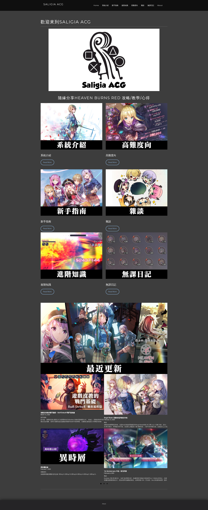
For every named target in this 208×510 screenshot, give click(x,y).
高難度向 (134, 5)
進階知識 (125, 5)
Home (96, 5)
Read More (47, 162)
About (159, 5)
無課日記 (151, 5)
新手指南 (115, 5)
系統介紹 (105, 5)
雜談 (142, 5)
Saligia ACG (53, 4)
